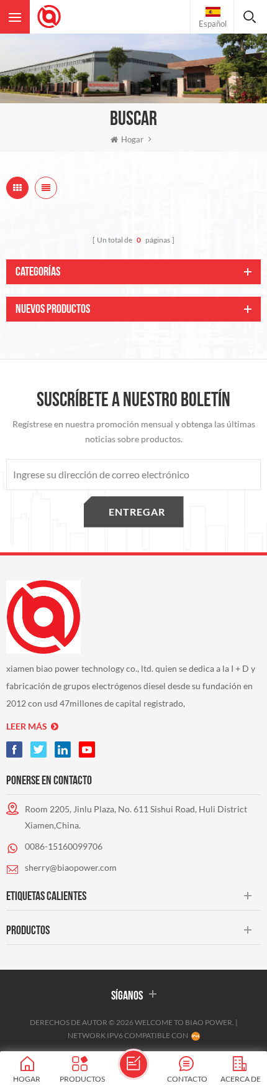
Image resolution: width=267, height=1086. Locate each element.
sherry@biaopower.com (71, 867)
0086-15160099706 (63, 846)
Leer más (26, 726)
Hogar (132, 139)
